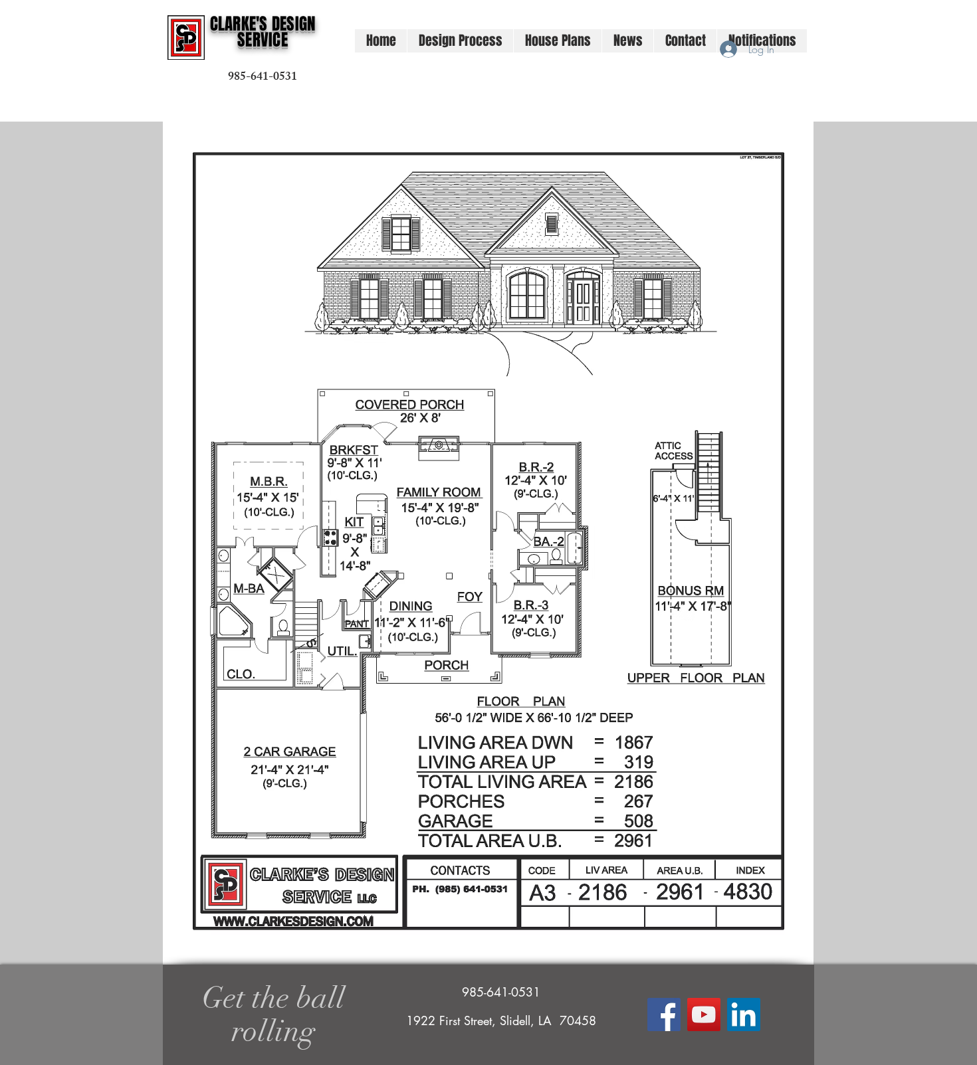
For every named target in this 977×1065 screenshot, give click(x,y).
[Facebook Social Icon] (664, 1014)
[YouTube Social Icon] (703, 1014)
